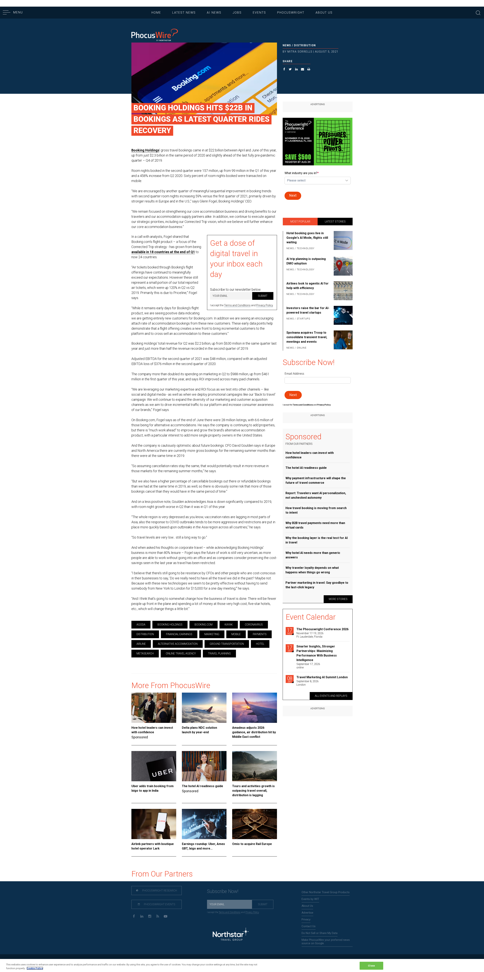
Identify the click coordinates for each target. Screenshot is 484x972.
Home (156, 12)
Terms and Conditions (237, 305)
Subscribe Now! (222, 891)
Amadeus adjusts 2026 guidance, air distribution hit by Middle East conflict (254, 732)
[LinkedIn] (141, 916)
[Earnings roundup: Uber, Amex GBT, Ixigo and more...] (204, 824)
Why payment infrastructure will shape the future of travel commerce (315, 480)
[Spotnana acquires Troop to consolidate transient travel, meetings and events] (342, 340)
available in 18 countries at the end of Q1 (163, 252)
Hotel (260, 643)
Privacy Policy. (324, 405)
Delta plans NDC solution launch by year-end (199, 730)
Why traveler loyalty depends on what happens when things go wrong (312, 570)
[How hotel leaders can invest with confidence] (153, 708)
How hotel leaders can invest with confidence (152, 730)
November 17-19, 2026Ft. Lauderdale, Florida (309, 635)
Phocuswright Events (159, 904)
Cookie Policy (35, 968)
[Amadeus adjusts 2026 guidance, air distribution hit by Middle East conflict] (254, 708)
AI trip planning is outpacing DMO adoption (306, 261)
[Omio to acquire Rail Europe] (254, 824)
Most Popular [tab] (300, 221)
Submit (263, 295)
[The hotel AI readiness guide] (204, 766)
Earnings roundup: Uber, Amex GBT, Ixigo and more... (203, 846)
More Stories (338, 599)
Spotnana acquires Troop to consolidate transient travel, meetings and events (306, 337)
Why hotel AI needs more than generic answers (312, 555)
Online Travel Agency (181, 653)
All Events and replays (331, 695)
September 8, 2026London (307, 683)
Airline (141, 643)
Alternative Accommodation (178, 643)
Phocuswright (290, 12)
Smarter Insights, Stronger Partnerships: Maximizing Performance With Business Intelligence (316, 653)
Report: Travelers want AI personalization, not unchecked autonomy (315, 495)
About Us (324, 12)
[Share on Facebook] (284, 69)
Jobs (237, 12)
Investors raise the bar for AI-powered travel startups (307, 310)
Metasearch (145, 653)
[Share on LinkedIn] (296, 69)
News (287, 45)
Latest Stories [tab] (335, 221)
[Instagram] (149, 916)
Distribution (305, 45)
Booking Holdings (145, 150)
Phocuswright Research (159, 890)
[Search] (478, 12)
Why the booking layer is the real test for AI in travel (316, 540)
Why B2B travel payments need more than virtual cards (315, 525)
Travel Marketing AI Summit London (322, 677)
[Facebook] (133, 916)
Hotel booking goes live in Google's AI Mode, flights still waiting (307, 237)
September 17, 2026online (308, 666)
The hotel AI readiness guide (202, 786)
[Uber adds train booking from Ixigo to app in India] (153, 766)
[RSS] (157, 916)
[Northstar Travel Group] (230, 935)
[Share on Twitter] (290, 69)
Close (371, 965)
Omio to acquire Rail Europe (252, 844)
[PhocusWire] (154, 35)
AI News (214, 12)
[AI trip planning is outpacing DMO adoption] (342, 266)
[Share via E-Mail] (302, 69)
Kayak (229, 624)
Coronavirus (254, 624)
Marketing (211, 634)
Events (259, 12)
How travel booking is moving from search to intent (316, 510)
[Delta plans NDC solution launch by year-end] (204, 708)
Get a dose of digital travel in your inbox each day (236, 259)
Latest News (184, 12)
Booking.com (204, 624)
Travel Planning (219, 653)
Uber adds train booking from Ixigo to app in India (152, 788)
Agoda (141, 624)
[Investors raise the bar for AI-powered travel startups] (342, 315)
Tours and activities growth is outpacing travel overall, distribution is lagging (253, 790)
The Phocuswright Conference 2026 (322, 629)
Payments (260, 634)
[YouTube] (165, 916)
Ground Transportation (227, 643)
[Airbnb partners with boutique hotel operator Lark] (153, 824)
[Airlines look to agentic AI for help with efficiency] (342, 290)
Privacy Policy (264, 305)
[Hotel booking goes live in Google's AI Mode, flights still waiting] (342, 241)
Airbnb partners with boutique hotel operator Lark (152, 846)
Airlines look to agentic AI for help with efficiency (307, 286)
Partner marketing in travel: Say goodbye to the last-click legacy (316, 585)
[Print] (308, 69)
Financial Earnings (179, 634)
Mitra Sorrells (300, 51)
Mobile (236, 634)
